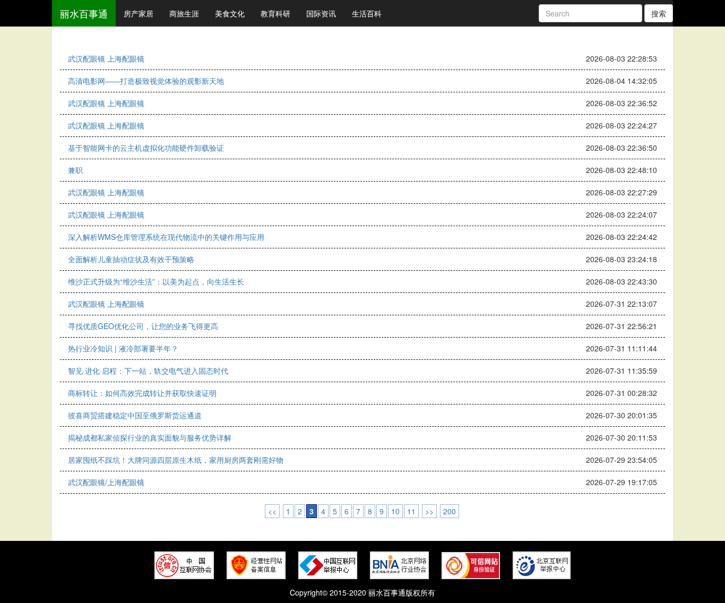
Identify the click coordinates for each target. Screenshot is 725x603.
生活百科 (367, 13)
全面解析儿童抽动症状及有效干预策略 (131, 259)
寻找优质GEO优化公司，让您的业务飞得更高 (143, 326)
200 (449, 511)
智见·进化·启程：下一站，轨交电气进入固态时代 (148, 370)
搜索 (658, 13)
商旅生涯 (184, 13)
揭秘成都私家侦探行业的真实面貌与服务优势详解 (149, 437)
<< (272, 511)
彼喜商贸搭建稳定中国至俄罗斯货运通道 (135, 415)
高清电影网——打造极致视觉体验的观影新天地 (146, 80)
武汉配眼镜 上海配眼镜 (106, 58)
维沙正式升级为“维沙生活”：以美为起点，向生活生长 (156, 281)
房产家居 (138, 13)
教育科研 (275, 13)
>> (429, 511)
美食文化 (230, 13)
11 (411, 511)
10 (395, 511)
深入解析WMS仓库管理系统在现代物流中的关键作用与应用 (166, 236)
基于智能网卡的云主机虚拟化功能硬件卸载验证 (146, 147)
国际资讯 (321, 13)
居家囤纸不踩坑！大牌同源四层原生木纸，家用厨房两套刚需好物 (175, 459)
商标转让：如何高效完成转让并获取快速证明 (142, 392)
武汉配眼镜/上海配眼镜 (106, 482)
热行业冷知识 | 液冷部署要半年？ (123, 348)
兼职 (75, 170)
